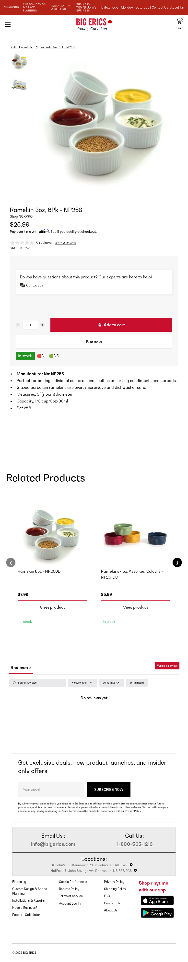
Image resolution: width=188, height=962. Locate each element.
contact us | (160, 7)
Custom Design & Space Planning (29, 891)
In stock (25, 355)
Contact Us (112, 903)
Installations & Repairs (28, 900)
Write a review (167, 665)
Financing (19, 882)
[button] (37, 25)
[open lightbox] (105, 124)
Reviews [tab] (21, 667)
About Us (177, 7)
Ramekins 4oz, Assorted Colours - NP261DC (132, 574)
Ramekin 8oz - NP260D (39, 571)
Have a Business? (24, 907)
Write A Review (65, 243)
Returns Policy (69, 889)
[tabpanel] (94, 714)
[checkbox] (137, 683)
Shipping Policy (115, 889)
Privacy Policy (133, 810)
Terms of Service (71, 896)
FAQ (107, 896)
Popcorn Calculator (26, 915)
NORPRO (26, 216)
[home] (94, 24)
